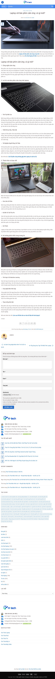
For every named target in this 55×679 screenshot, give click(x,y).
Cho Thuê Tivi (4, 638)
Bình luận (5, 359)
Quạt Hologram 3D (5, 569)
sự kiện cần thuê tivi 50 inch (7, 514)
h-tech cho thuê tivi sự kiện (16, 509)
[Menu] (2, 2)
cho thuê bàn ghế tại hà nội (29, 499)
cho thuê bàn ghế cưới (42, 496)
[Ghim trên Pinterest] (31, 323)
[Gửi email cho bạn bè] (29, 323)
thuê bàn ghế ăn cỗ (35, 514)
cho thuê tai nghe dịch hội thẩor (45, 504)
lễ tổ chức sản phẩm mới (47, 509)
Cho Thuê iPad (4, 635)
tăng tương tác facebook (43, 519)
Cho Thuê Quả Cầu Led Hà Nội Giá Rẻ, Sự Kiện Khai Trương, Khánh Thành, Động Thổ (31, 479)
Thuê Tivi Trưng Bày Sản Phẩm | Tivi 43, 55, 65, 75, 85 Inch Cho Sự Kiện (23, 447)
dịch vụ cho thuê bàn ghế (16, 506)
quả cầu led (4, 567)
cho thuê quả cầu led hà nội (44, 501)
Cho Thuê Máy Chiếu (6, 644)
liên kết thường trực (39, 329)
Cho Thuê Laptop (5, 632)
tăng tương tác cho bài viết (14, 519)
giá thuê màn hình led (36, 506)
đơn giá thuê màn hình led (7, 521)
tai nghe (3, 572)
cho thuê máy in (5, 555)
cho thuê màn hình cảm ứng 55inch (21, 501)
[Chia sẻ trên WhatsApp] (20, 323)
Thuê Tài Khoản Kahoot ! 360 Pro (14, 471)
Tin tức (30, 10)
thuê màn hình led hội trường (46, 514)
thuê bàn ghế (16, 514)
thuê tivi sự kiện (5, 519)
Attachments (6, 392)
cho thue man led (5, 552)
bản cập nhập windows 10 (23, 496)
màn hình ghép (5, 564)
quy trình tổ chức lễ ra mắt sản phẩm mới (21, 511)
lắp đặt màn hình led (26, 509)
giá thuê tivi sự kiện (5, 509)
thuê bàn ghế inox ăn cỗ (25, 514)
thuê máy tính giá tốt (28, 516)
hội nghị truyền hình (6, 561)
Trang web (5, 385)
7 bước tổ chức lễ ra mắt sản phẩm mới (9, 496)
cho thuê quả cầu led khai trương (8, 504)
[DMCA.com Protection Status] (26, 434)
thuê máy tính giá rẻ (19, 516)
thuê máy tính (11, 516)
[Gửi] (52, 6)
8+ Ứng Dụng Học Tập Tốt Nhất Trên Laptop (40, 345)
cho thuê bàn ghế (33, 496)
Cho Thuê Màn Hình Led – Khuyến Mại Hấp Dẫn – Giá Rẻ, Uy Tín (24, 475)
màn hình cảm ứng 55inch (7, 511)
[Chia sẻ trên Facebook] (23, 323)
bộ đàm (3, 534)
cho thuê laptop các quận (7, 549)
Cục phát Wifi (4, 558)
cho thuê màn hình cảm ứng (7, 501)
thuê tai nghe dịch (45, 516)
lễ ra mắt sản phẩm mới (36, 509)
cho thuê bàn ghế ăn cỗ (40, 499)
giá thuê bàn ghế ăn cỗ (26, 506)
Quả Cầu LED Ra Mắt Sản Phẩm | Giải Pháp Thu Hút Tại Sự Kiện (21, 443)
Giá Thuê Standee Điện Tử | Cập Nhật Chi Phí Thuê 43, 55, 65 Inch (21, 456)
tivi (2, 581)
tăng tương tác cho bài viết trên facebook (29, 519)
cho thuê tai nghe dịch (20, 504)
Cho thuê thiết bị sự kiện (35, 669)
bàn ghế (3, 531)
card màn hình (4, 537)
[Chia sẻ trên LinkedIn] (34, 323)
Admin (33, 17)
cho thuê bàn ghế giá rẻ (6, 499)
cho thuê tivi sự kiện (5, 506)
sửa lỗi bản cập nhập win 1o (36, 511)
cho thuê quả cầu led (33, 501)
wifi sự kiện (4, 584)
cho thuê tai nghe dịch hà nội (31, 504)
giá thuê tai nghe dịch (46, 506)
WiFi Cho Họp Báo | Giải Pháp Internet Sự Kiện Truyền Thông (20, 452)
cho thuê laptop (5, 546)
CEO (2, 540)
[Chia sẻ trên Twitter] (26, 323)
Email (4, 378)
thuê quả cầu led (37, 516)
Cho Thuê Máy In (5, 641)
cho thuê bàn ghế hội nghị (17, 499)
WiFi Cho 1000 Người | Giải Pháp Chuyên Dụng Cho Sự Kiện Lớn (21, 460)
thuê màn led (4, 516)
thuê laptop (25, 10)
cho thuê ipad (4, 543)
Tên (4, 371)
